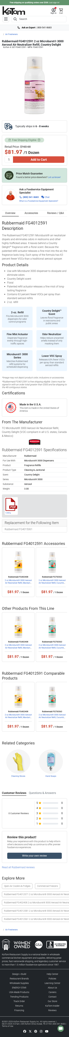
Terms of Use (7, 1026)
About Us (52, 987)
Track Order (19, 1001)
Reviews (52, 1010)
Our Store (52, 1001)
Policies (52, 978)
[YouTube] (46, 1031)
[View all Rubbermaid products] (35, 442)
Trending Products (19, 996)
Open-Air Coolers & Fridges (17, 886)
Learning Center (52, 983)
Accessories (31, 213)
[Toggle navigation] (6, 19)
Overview (10, 213)
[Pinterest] (35, 1031)
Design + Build (19, 974)
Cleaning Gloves (18, 776)
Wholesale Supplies (19, 983)
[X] (30, 1031)
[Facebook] (24, 1031)
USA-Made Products (19, 992)
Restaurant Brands (19, 978)
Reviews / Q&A (55, 213)
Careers (52, 992)
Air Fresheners (11, 34)
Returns (19, 1005)
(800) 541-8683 (31, 197)
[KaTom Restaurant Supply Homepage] (14, 10)
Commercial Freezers (47, 886)
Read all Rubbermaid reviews (18, 867)
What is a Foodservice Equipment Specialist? (38, 201)
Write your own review (34, 855)
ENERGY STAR (19, 987)
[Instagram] (41, 1031)
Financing (19, 1010)
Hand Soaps (50, 776)
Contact (52, 996)
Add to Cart (39, 160)
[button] (53, 11)
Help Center (52, 974)
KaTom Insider (52, 1005)
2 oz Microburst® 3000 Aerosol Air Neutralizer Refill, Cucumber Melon (52, 583)
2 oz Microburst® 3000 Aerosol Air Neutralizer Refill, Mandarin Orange (18, 583)
